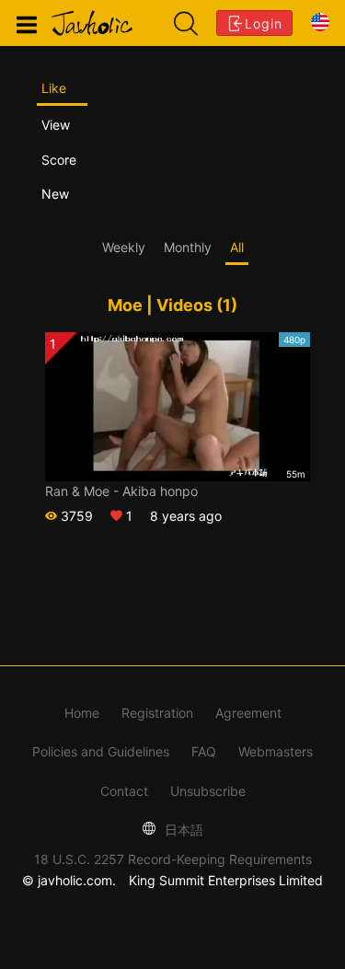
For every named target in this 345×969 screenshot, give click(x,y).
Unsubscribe (208, 791)
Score (58, 159)
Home (81, 713)
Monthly (188, 247)
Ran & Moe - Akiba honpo (121, 491)
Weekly (123, 247)
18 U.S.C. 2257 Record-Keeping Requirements (173, 859)
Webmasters (275, 751)
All (237, 247)
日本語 (182, 829)
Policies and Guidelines (100, 751)
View (55, 125)
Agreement (248, 713)
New (55, 194)
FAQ (203, 751)
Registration (157, 713)
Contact (124, 791)
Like (53, 88)
